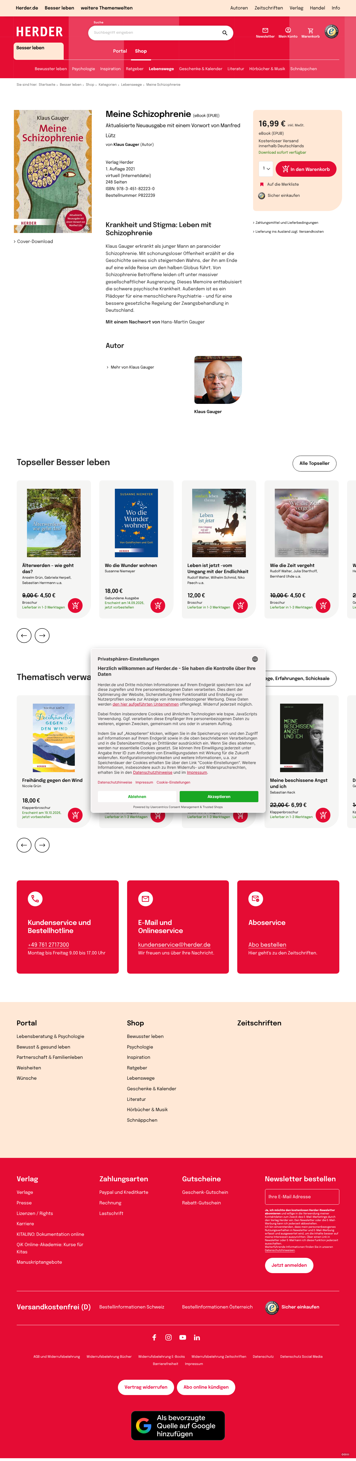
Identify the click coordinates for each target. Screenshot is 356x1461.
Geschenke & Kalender (200, 69)
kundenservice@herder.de (174, 945)
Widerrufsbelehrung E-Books (161, 1357)
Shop (141, 51)
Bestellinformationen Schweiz (132, 1307)
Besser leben (59, 8)
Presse (24, 1203)
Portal (120, 51)
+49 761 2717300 (48, 945)
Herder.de (27, 8)
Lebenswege (161, 69)
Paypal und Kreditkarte (124, 1192)
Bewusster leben (51, 69)
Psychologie (83, 69)
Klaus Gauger (126, 145)
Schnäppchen (303, 69)
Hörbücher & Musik (267, 69)
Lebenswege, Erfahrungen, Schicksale (287, 678)
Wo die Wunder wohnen (131, 565)
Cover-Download (35, 241)
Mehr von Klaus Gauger (132, 368)
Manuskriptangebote (39, 1262)
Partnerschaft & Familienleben (50, 1057)
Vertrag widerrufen (146, 1387)
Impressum (194, 1364)
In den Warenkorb (310, 169)
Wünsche (27, 1078)
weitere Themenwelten (107, 8)
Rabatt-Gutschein (201, 1203)
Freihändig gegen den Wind (52, 780)
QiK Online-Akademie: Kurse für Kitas (50, 1248)
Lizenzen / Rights (35, 1213)
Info (336, 8)
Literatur (236, 69)
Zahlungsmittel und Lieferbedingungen (287, 223)
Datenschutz (263, 1357)
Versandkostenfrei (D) (54, 1307)
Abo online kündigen (206, 1387)
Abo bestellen (267, 945)
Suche (98, 22)
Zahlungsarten (124, 1179)
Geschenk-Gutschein (205, 1192)
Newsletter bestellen (300, 1179)
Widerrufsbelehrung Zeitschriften (219, 1357)
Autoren (239, 8)
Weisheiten (29, 1068)
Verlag (296, 8)
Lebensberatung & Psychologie (50, 1036)
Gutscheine (201, 1179)
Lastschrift (111, 1213)
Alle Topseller (315, 463)
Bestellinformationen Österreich (217, 1307)
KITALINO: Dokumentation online (50, 1234)
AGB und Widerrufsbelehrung (56, 1357)
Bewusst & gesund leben (43, 1047)
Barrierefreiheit (165, 1364)
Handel (317, 8)
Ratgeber (135, 69)
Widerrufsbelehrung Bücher (109, 1357)
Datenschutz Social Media (301, 1357)
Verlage (25, 1192)
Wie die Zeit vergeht (292, 565)
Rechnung (111, 1203)
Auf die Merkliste (283, 185)
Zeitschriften (268, 8)
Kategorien (108, 85)
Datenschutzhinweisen (280, 1250)
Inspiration (110, 69)
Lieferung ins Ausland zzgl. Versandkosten (290, 232)
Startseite (47, 85)
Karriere (25, 1224)
